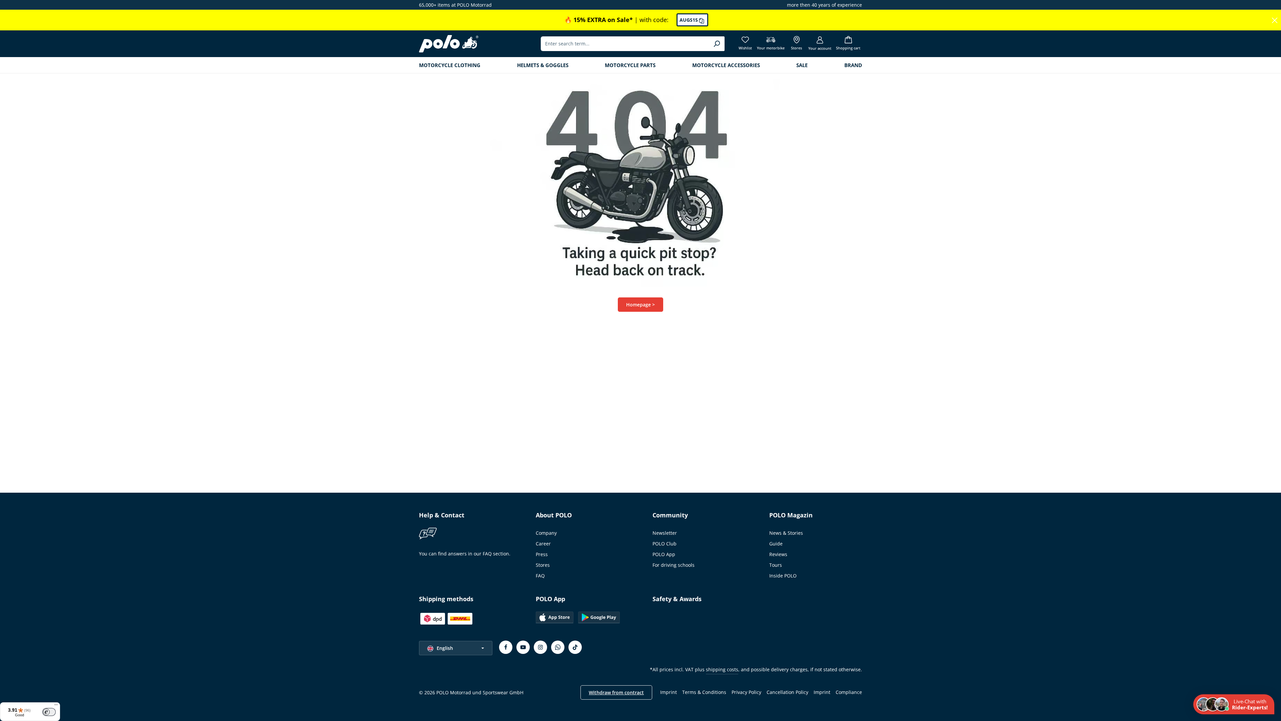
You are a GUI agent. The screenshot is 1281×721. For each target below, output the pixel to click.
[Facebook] (505, 647)
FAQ (540, 575)
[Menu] (56, 706)
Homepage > (640, 304)
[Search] (717, 43)
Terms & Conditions (704, 692)
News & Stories (786, 533)
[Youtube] (523, 647)
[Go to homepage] (448, 43)
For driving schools (674, 565)
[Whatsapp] (557, 647)
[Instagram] (540, 647)
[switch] (49, 712)
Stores (543, 565)
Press (542, 554)
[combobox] (625, 43)
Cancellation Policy (787, 692)
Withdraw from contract (616, 692)
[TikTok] (575, 647)
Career (543, 543)
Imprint (668, 692)
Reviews (778, 554)
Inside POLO (783, 575)
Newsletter (665, 533)
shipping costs (722, 669)
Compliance (849, 692)
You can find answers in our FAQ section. (464, 553)
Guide (776, 543)
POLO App (664, 554)
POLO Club (665, 543)
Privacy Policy (746, 692)
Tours (775, 565)
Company (546, 533)
